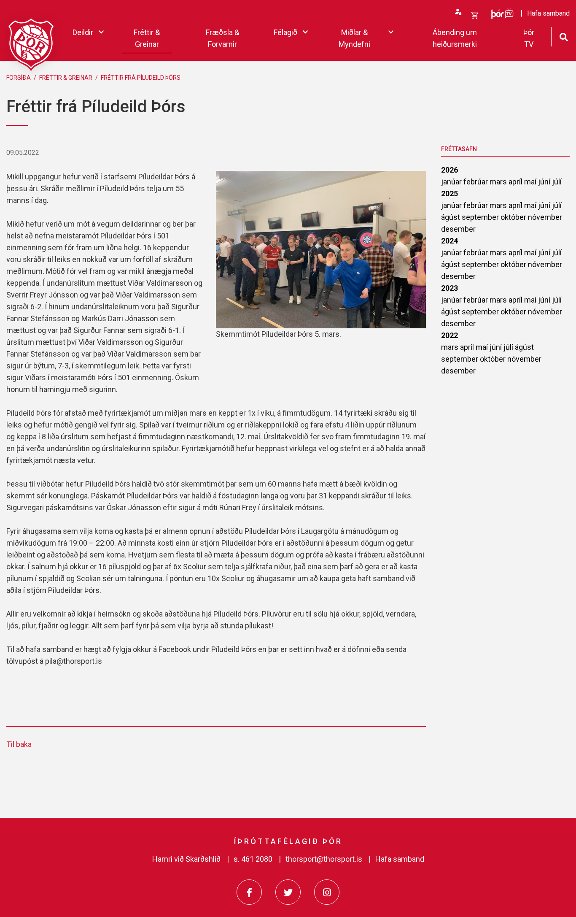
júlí (557, 181)
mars (499, 181)
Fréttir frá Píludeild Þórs (140, 77)
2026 (449, 169)
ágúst (451, 217)
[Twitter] (288, 892)
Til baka (19, 744)
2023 (449, 288)
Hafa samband (399, 859)
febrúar (476, 181)
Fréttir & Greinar (65, 77)
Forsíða (18, 77)
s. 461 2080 (253, 859)
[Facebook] (249, 892)
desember (458, 229)
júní (545, 181)
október (514, 217)
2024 (449, 240)
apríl (516, 181)
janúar (452, 181)
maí (531, 181)
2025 (449, 193)
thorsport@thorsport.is (323, 859)
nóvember (545, 217)
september (481, 217)
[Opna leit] (563, 36)
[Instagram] (326, 892)
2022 (449, 335)
